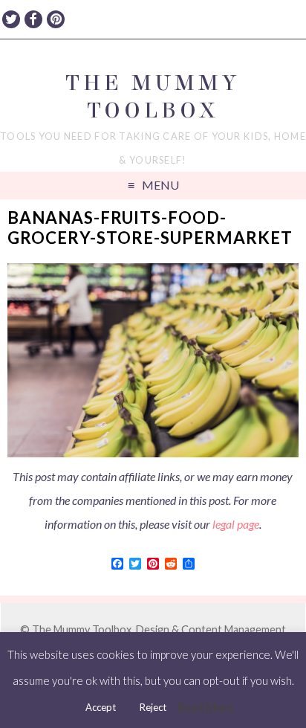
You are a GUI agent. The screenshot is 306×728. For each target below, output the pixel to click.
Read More (206, 706)
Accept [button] (100, 707)
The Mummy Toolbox (152, 96)
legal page (235, 524)
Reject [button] (153, 707)
